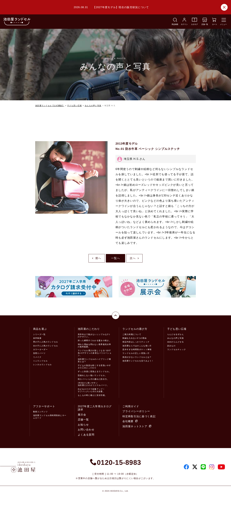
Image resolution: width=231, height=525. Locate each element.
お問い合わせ (86, 429)
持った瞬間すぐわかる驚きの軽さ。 (94, 340)
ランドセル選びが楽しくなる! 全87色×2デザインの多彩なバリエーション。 (94, 352)
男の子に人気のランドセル (45, 342)
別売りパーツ (39, 353)
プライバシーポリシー (136, 411)
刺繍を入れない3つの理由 (134, 338)
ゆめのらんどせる (175, 342)
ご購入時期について (131, 334)
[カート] (214, 20)
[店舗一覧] (204, 20)
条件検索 (37, 338)
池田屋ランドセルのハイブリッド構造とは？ (94, 360)
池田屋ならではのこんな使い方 (137, 346)
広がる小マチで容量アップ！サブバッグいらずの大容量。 (91, 390)
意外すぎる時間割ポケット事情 (137, 349)
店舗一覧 (83, 419)
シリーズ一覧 (39, 334)
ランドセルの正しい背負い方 (135, 353)
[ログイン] (184, 20)
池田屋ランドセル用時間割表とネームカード (49, 416)
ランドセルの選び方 (134, 328)
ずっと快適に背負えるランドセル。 (94, 371)
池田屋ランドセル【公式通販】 (49, 106)
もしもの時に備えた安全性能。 (92, 395)
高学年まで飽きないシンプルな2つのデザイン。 (94, 335)
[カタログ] (194, 20)
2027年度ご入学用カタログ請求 (95, 408)
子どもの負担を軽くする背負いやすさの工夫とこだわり (94, 366)
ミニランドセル (40, 361)
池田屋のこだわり (89, 328)
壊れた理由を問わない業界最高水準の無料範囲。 (94, 345)
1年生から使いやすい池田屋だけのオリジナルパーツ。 (93, 384)
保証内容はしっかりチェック (135, 342)
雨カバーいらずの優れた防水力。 (93, 379)
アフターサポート (44, 406)
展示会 (82, 414)
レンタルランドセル (42, 365)
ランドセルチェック (176, 349)
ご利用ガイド (130, 406)
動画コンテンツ (40, 412)
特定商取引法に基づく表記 (138, 416)
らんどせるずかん (175, 334)
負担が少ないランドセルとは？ (137, 357)
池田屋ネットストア (134, 426)
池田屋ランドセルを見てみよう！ (138, 361)
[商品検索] (175, 20)
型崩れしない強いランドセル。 (92, 375)
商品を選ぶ (40, 328)
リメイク (37, 357)
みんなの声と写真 (93, 106)
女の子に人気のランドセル (45, 346)
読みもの (171, 346)
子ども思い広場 (74, 106)
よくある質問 (86, 434)
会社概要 (127, 421)
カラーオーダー (40, 349)
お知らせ (83, 424)
